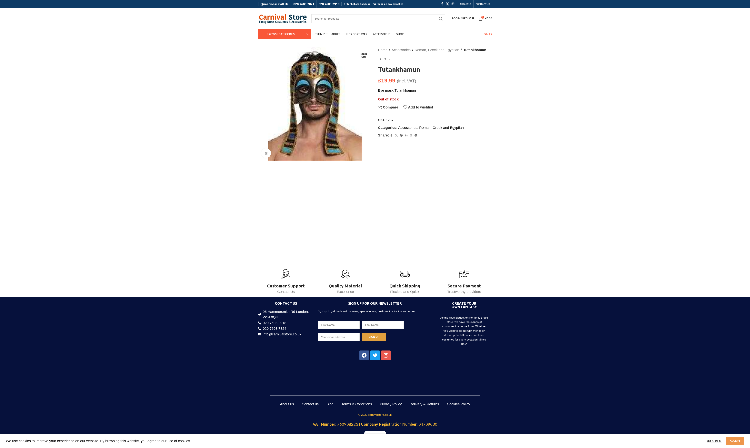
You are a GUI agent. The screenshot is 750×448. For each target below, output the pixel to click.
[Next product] (389, 59)
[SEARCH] (440, 18)
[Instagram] (386, 355)
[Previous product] (380, 59)
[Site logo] (282, 18)
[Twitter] (375, 355)
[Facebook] (364, 355)
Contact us (310, 404)
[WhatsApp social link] (411, 135)
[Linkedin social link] (406, 135)
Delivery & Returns (424, 404)
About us (287, 404)
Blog (330, 404)
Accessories (401, 50)
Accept (735, 440)
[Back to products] (385, 59)
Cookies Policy (458, 404)
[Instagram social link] (452, 4)
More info (714, 441)
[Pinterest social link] (401, 135)
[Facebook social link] (442, 4)
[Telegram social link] (415, 135)
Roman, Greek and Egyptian (437, 50)
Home (382, 50)
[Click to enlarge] (266, 153)
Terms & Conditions (356, 404)
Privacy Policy (391, 404)
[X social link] (447, 4)
